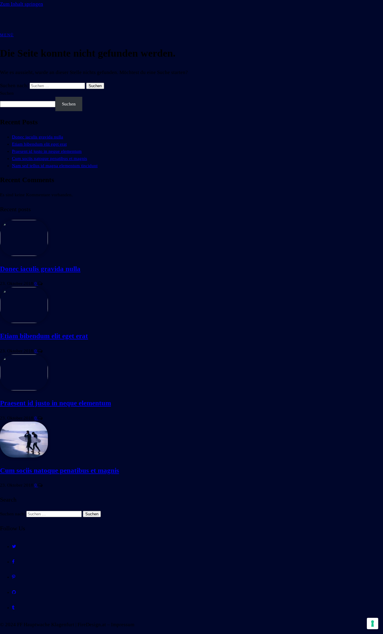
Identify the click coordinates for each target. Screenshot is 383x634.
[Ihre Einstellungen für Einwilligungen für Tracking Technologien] (372, 623)
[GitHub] (14, 592)
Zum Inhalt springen (21, 4)
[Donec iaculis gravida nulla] (24, 254)
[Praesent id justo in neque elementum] (24, 389)
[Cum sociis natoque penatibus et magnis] (24, 456)
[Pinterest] (13, 577)
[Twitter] (14, 546)
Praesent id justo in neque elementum (47, 151)
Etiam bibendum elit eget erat (39, 144)
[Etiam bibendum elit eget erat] (24, 321)
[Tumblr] (13, 607)
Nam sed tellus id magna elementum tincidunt (55, 165)
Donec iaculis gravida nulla (37, 137)
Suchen (7, 93)
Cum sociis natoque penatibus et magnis (49, 158)
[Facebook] (13, 561)
